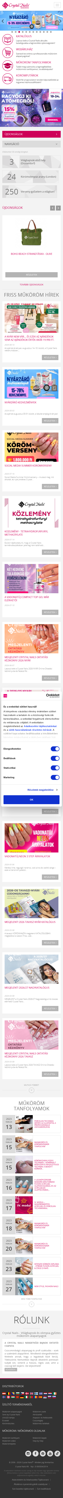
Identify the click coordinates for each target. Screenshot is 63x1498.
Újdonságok (14, 134)
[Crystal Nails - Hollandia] (45, 1393)
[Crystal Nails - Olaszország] (26, 1397)
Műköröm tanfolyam (11, 1438)
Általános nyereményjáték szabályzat (31, 1484)
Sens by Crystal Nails (11, 1414)
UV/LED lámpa (8, 1417)
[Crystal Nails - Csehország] (22, 1393)
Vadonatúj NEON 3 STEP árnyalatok (27, 856)
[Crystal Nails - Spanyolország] (40, 1397)
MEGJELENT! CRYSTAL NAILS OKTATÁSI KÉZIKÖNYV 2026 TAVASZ (26, 1055)
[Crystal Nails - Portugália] (31, 1397)
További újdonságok (31, 284)
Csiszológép (38, 1420)
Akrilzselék (37, 1414)
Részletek (31, 274)
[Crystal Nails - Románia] (35, 1397)
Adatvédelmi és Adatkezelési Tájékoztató (30, 1479)
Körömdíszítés (8, 1423)
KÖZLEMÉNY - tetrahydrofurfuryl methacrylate (26, 533)
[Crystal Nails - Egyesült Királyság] (31, 1393)
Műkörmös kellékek (41, 1423)
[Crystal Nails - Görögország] (41, 1393)
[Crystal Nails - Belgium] (8, 1393)
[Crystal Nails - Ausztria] (4, 1393)
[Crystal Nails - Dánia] (27, 1393)
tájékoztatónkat (47, 726)
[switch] (55, 758)
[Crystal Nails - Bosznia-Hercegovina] (13, 1393)
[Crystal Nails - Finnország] (36, 1393)
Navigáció (12, 144)
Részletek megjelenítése (41, 790)
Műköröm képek (39, 1438)
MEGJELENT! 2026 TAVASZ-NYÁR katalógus (30, 922)
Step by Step (38, 1441)
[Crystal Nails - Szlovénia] (54, 1397)
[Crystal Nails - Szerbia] (45, 1397)
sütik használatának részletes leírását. (30, 730)
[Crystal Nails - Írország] (54, 1393)
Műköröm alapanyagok (12, 1411)
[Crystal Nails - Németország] (22, 1397)
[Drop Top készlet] (31, 232)
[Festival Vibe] (31, 107)
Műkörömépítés (9, 1443)
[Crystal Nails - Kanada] (8, 1397)
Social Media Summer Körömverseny (28, 465)
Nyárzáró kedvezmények (20, 402)
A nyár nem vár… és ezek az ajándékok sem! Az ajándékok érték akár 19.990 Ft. (29, 338)
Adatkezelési (31, 726)
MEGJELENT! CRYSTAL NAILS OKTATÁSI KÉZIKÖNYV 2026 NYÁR (26, 659)
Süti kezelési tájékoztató (23, 1488)
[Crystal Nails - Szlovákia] (49, 1397)
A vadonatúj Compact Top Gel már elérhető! (27, 598)
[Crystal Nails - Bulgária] (17, 1393)
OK (31, 799)
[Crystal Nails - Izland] (4, 1397)
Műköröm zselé (39, 1411)
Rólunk (31, 1319)
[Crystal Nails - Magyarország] (13, 1397)
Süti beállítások (44, 1488)
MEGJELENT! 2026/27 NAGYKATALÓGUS (27, 987)
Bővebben (11, 1369)
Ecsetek (5, 1420)
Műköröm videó (9, 1441)
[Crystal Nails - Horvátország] (50, 1393)
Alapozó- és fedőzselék (42, 1417)
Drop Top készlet (31, 254)
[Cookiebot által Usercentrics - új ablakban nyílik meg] (46, 696)
